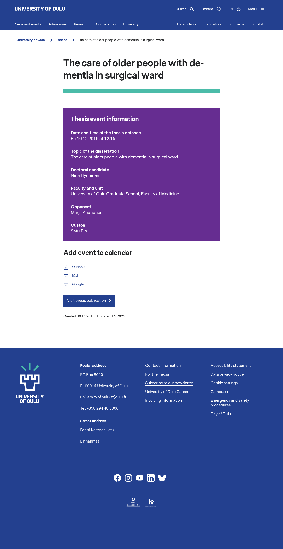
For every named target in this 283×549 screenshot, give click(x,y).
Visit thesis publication (87, 300)
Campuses (219, 391)
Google (78, 284)
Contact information (163, 365)
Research (81, 24)
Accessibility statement (230, 365)
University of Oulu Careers (167, 391)
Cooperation (106, 24)
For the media (157, 374)
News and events (28, 24)
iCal (75, 276)
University (130, 24)
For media (236, 24)
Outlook (78, 267)
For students (186, 24)
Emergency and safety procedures (229, 403)
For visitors (212, 24)
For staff (258, 24)
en (236, 13)
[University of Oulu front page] (49, 9)
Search (180, 9)
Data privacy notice (227, 374)
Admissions (57, 24)
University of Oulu (31, 39)
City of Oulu (220, 414)
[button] (256, 9)
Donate (207, 9)
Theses (61, 39)
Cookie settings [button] (224, 383)
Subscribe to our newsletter (169, 383)
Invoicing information (163, 400)
